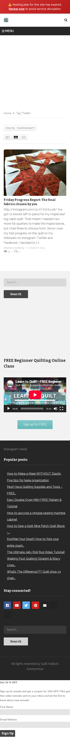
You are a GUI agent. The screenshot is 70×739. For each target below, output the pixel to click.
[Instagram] (54, 605)
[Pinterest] (35, 605)
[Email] (45, 605)
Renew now (17, 9)
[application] (35, 394)
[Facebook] (7, 605)
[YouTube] (17, 605)
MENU (9, 31)
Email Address (8, 719)
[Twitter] (26, 605)
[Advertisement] (35, 72)
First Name (6, 706)
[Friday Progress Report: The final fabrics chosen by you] (35, 172)
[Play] (8, 408)
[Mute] (55, 408)
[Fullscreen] (61, 408)
